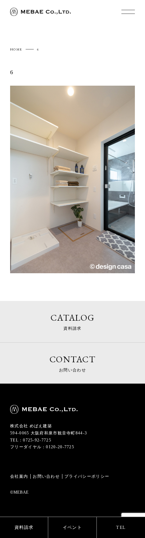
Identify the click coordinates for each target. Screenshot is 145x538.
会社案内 (19, 476)
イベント (72, 527)
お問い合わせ (46, 476)
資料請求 (24, 527)
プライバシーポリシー (86, 476)
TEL (120, 527)
